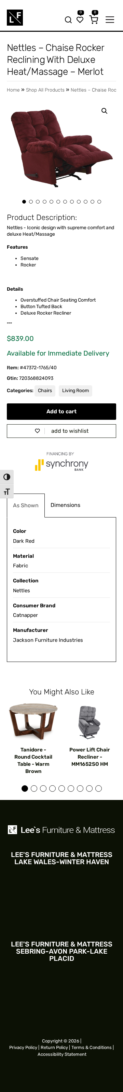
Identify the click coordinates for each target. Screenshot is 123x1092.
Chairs (45, 390)
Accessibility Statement (62, 1054)
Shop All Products (45, 90)
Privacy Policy (23, 1047)
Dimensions (65, 505)
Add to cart (61, 411)
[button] (104, 111)
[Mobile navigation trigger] (110, 20)
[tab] (26, 505)
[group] (33, 739)
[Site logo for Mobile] (15, 18)
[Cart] (93, 20)
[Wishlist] (80, 20)
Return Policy (54, 1047)
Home (13, 90)
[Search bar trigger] (66, 20)
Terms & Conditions (91, 1047)
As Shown (26, 505)
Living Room (75, 390)
